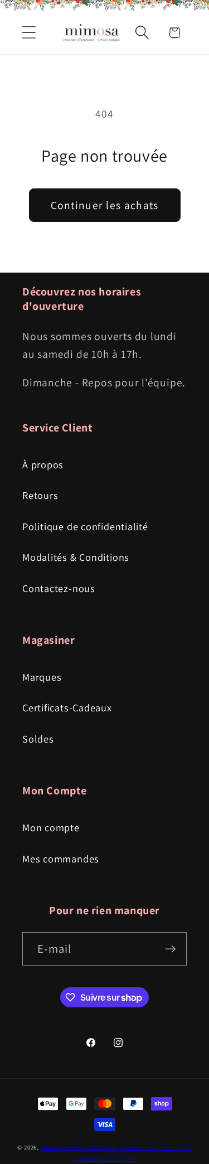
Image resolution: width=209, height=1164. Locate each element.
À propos (43, 464)
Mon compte (51, 827)
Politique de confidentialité (85, 526)
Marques (41, 676)
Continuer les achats (105, 205)
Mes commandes (60, 858)
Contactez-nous (58, 588)
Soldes (38, 738)
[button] (29, 32)
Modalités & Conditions (75, 557)
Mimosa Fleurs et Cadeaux (79, 1147)
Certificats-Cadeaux (67, 707)
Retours (40, 495)
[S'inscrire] (170, 949)
